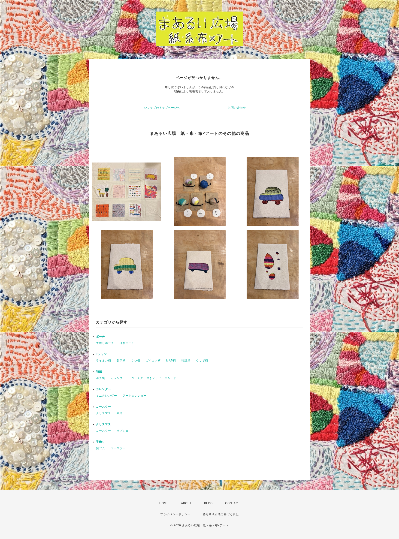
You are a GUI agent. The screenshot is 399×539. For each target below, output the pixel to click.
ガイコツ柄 (153, 360)
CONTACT (232, 503)
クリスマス (103, 413)
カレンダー (118, 378)
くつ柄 (135, 360)
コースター (103, 406)
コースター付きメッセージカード (153, 378)
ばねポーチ (127, 343)
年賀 (120, 413)
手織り (100, 441)
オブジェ (123, 430)
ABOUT (186, 503)
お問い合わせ (237, 107)
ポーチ (100, 336)
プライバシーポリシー (175, 514)
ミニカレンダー (106, 395)
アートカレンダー (135, 395)
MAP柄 (171, 360)
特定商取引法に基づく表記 (221, 514)
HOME (164, 503)
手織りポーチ (105, 343)
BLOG (208, 503)
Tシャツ (101, 354)
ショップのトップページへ (162, 107)
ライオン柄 (103, 360)
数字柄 (121, 360)
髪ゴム (100, 448)
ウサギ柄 (202, 360)
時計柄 (185, 360)
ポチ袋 (100, 378)
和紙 (99, 371)
